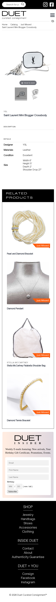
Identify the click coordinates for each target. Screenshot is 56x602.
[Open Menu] (52, 15)
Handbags (28, 519)
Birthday (10, 482)
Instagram (28, 582)
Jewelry (28, 514)
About (28, 552)
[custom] (45, 4)
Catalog (14, 24)
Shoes (28, 523)
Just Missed (26, 24)
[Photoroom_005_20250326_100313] (35, 94)
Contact (28, 548)
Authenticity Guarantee (28, 557)
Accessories (28, 527)
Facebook (28, 578)
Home (4, 24)
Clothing (28, 531)
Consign (28, 574)
